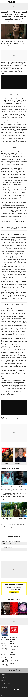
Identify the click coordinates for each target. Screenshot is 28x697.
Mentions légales (4, 695)
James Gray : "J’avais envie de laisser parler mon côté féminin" (14, 146)
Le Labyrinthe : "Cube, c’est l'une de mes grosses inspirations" (14, 519)
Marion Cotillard (16, 124)
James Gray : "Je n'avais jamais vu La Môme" (14, 304)
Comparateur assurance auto (6, 691)
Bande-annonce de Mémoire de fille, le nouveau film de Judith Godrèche (13, 547)
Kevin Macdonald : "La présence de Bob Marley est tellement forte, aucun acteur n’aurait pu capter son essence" (14, 498)
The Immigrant (4, 418)
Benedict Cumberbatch (17, 316)
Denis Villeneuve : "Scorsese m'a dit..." (11, 487)
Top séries (3, 677)
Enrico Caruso (10, 207)
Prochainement (4, 674)
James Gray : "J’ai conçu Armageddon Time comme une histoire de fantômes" (14, 93)
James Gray (17, 463)
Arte (14, 419)
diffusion (9, 419)
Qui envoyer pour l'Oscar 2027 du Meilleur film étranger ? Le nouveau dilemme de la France (13, 540)
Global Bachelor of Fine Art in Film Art (18, 691)
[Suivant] (26, 455)
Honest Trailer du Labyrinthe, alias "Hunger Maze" (13, 527)
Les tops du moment (5, 683)
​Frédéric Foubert (19, 21)
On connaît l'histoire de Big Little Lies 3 (11, 543)
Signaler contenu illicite (12, 695)
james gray (9, 418)
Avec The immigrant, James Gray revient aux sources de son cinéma (14, 228)
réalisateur (18, 418)
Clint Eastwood (11, 135)
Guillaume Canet (14, 126)
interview (14, 418)
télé (12, 419)
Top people (3, 680)
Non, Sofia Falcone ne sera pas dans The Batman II (14, 550)
